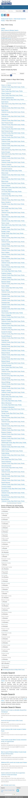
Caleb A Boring (5, 449)
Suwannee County (6, 488)
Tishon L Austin (5, 223)
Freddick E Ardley (5, 194)
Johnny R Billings (5, 378)
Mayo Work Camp (15, 87)
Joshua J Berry (5, 369)
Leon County (5, 195)
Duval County (5, 396)
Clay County (4, 534)
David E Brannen (5, 482)
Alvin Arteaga (4, 206)
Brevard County (5, 517)
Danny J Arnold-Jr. (6, 202)
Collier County (5, 538)
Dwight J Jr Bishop (6, 390)
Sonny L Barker (5, 286)
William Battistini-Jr (6, 323)
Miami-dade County (7, 103)
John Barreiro (4, 311)
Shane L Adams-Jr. (6, 89)
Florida (3, 28)
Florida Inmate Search (6, 18)
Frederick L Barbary (6, 273)
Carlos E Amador (5, 139)
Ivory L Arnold (4, 198)
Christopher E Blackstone (7, 407)
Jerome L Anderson (6, 164)
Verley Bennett (5, 340)
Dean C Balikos (5, 248)
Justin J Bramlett (5, 470)
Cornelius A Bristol (6, 486)
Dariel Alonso (4, 102)
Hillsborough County (7, 442)
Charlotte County (6, 204)
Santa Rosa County (6, 633)
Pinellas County (5, 620)
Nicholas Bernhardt (6, 365)
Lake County (4, 571)
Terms (6, 790)
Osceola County (6, 375)
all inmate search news (9, 785)
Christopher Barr (5, 294)
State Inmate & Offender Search (9, 30)
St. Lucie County (5, 649)
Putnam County (5, 628)
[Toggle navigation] (3, 7)
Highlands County (6, 563)
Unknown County (6, 87)
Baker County (4, 513)
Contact (10, 790)
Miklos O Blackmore (6, 399)
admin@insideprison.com (6, 38)
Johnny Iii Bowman (6, 461)
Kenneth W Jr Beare (6, 327)
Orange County (5, 233)
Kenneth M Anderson (6, 168)
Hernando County (5, 558)
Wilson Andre (4, 173)
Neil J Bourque (5, 457)
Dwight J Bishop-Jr (6, 394)
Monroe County (5, 600)
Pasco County (5, 287)
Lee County (4, 191)
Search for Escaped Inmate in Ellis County (12, 720)
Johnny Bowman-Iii (6, 465)
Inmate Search (8, 673)
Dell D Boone (4, 411)
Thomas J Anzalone (6, 189)
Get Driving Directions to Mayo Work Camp (13, 669)
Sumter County (5, 653)
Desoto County (5, 546)
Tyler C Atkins (4, 210)
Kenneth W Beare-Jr (6, 336)
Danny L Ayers (5, 235)
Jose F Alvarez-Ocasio (7, 122)
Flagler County (5, 554)
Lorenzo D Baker (5, 244)
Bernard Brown (5, 495)
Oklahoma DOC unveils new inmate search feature (14, 762)
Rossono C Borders (6, 428)
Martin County (5, 451)
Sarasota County (6, 346)
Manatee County (5, 583)
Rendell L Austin (5, 227)
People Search (8, 694)
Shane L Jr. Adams (6, 85)
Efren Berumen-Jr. (6, 373)
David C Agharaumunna (7, 97)
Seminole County (6, 220)
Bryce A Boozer (5, 415)
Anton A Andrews (5, 185)
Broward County (6, 99)
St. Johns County (5, 645)
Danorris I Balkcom (6, 269)
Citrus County (5, 91)
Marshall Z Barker (5, 281)
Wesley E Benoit (5, 344)
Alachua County (5, 509)
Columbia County (5, 542)
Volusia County (5, 665)
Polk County (5, 170)
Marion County (5, 587)
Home (2, 790)
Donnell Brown (5, 491)
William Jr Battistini (6, 315)
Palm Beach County (6, 612)
